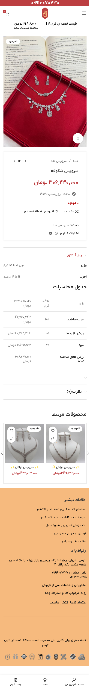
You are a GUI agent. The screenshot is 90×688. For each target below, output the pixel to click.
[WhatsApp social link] (56, 233)
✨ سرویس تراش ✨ (25, 467)
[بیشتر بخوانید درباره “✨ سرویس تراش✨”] (53, 439)
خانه (75, 161)
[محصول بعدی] (14, 161)
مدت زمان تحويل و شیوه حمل (66, 525)
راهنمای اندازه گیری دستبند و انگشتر (61, 509)
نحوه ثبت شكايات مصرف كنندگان (64, 517)
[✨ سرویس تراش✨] (65, 443)
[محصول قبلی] (25, 161)
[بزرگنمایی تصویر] (78, 138)
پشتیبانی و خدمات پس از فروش (64, 585)
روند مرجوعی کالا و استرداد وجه (66, 593)
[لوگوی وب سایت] (45, 13)
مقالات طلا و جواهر (74, 541)
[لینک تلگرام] (51, 233)
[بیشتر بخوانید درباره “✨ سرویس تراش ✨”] (11, 439)
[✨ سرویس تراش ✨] (24, 443)
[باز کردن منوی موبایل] (84, 13)
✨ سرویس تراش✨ (65, 467)
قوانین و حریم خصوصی (70, 533)
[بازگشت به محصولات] (20, 161)
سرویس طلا (59, 161)
